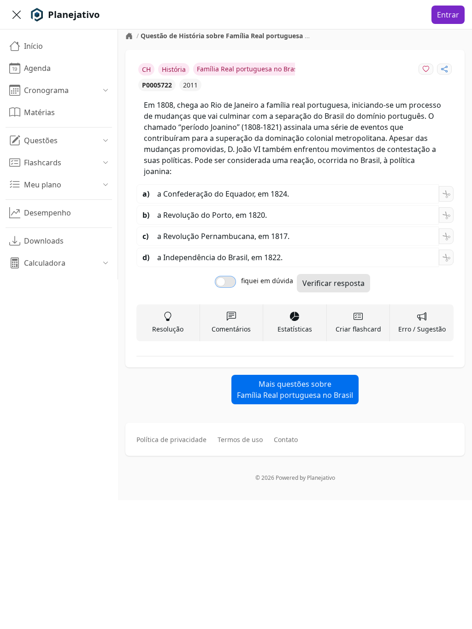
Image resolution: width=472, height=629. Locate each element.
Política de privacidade (171, 439)
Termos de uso (240, 439)
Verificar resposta (333, 283)
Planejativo (321, 478)
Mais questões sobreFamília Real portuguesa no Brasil (295, 389)
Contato (286, 439)
